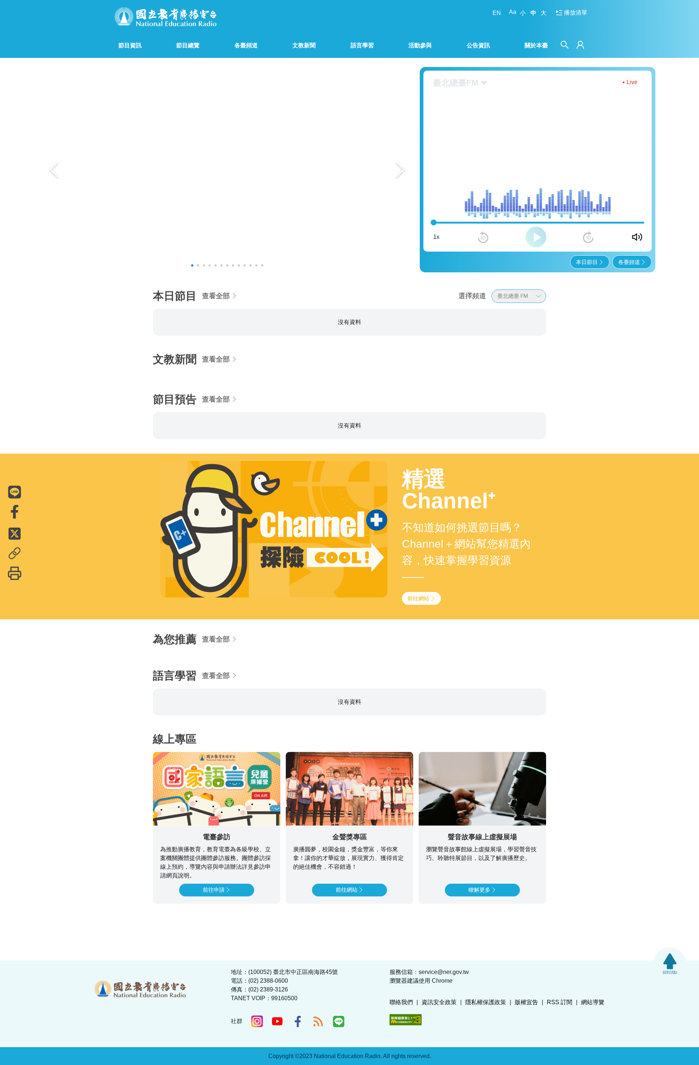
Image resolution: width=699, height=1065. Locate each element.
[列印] (14, 573)
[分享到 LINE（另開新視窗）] (14, 492)
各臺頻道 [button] (246, 45)
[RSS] (318, 1021)
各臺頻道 (629, 262)
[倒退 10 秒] (483, 237)
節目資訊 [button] (130, 45)
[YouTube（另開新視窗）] (277, 1021)
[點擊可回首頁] (166, 16)
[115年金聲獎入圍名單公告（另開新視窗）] (227, 169)
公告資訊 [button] (478, 45)
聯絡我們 (401, 1002)
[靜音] (637, 237)
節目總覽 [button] (188, 45)
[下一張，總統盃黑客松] (400, 170)
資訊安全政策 (439, 1002)
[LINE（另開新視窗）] (338, 1021)
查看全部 (216, 296)
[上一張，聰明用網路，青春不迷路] (54, 170)
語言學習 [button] (362, 45)
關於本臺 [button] (536, 45)
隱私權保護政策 (485, 1002)
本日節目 (587, 262)
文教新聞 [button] (304, 45)
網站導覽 (592, 1002)
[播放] (536, 237)
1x (436, 237)
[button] (192, 265)
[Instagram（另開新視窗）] (257, 1021)
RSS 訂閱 (559, 1002)
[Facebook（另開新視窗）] (298, 1021)
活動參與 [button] (420, 45)
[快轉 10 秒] (588, 237)
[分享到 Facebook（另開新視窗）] (14, 511)
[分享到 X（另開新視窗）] (14, 533)
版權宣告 (526, 1002)
